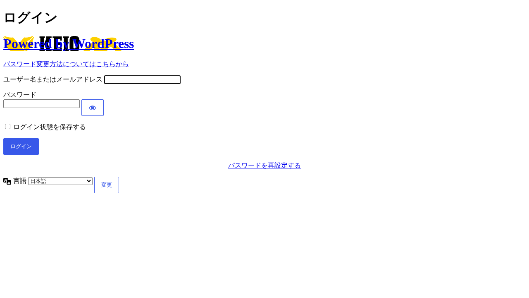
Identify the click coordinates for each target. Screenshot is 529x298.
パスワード (19, 94)
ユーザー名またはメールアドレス (52, 79)
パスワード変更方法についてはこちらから (66, 63)
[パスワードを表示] (92, 107)
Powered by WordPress (68, 43)
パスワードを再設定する (264, 165)
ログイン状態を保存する (49, 126)
